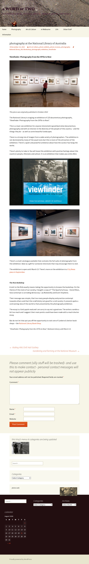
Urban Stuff (67, 29)
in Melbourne (45, 29)
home (4, 29)
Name (12, 409)
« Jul (9, 543)
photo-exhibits (44, 47)
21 (21, 533)
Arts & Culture (31, 29)
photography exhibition (40, 49)
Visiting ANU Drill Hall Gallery (24, 347)
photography (65, 47)
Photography (16, 29)
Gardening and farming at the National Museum (56, 350)
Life (56, 29)
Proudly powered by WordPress (21, 559)
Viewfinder (52, 49)
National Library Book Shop (30, 323)
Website (13, 419)
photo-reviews (55, 47)
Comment (14, 382)
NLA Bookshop (26, 49)
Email (12, 414)
